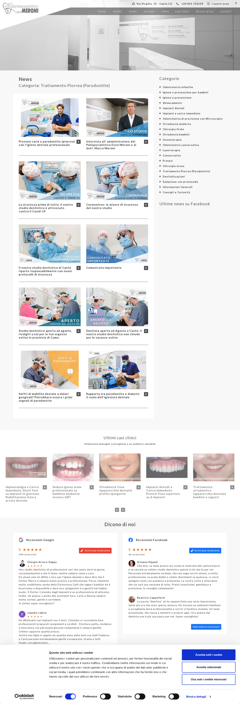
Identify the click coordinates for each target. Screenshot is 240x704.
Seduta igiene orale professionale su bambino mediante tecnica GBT (67, 492)
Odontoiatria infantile (178, 87)
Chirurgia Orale (173, 129)
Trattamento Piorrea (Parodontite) (186, 171)
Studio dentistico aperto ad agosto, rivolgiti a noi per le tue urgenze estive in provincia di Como (45, 334)
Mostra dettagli (196, 696)
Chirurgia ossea (173, 166)
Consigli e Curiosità (176, 192)
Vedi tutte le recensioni (206, 627)
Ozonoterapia (172, 139)
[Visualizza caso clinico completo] (45, 487)
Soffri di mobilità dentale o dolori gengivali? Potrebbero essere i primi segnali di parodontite (45, 397)
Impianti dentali (173, 108)
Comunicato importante (104, 267)
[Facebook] (236, 3)
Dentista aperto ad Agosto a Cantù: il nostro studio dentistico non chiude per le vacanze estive (114, 334)
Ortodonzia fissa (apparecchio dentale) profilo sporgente (115, 490)
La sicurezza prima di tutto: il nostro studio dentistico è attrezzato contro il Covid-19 (46, 208)
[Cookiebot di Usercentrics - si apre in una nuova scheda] (24, 696)
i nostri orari (220, 3)
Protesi (168, 160)
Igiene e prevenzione (177, 97)
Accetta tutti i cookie (208, 654)
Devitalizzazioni (174, 176)
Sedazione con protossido (180, 181)
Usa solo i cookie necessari (208, 679)
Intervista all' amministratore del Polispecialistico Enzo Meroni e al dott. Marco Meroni (111, 145)
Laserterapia (171, 150)
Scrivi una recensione (97, 550)
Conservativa (172, 155)
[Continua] (78, 142)
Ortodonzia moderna (177, 123)
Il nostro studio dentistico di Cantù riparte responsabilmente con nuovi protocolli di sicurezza (45, 271)
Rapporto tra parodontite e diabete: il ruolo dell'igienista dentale (113, 395)
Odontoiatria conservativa (181, 144)
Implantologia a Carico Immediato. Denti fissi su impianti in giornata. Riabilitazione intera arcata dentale (23, 493)
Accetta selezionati (208, 667)
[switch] (105, 696)
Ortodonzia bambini (176, 134)
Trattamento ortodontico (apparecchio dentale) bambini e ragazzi (209, 492)
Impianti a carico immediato (181, 113)
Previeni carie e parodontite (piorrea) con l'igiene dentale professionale (47, 143)
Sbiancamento (172, 102)
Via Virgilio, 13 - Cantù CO (154, 3)
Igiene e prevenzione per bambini (185, 92)
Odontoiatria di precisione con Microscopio (193, 118)
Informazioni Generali (178, 187)
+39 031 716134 (192, 3)
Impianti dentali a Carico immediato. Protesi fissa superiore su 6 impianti (163, 492)
